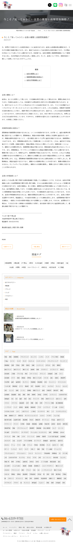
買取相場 (33, 407)
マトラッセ (7, 436)
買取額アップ (12, 415)
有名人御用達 (46, 428)
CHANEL (45, 394)
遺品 (19, 394)
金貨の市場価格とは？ (34, 80)
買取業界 (32, 428)
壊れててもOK (57, 470)
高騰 (6, 415)
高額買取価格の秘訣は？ (35, 77)
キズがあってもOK (9, 411)
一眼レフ (32, 449)
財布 (45, 382)
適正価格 (25, 420)
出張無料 (36, 478)
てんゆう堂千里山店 (53, 436)
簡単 (12, 461)
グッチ (47, 357)
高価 (18, 378)
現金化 (28, 365)
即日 (64, 482)
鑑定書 (26, 407)
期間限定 (59, 478)
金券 (50, 432)
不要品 (64, 474)
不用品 (17, 365)
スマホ (23, 436)
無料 (23, 470)
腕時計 (58, 365)
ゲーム (13, 445)
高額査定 (7, 399)
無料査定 (34, 482)
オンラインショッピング (31, 415)
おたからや (7, 440)
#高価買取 (8, 263)
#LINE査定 (38, 263)
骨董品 (13, 474)
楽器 (38, 449)
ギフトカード (19, 478)
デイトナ (16, 424)
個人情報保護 (59, 403)
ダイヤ (13, 378)
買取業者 (7, 365)
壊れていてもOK (37, 378)
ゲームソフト (57, 449)
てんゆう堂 (7, 386)
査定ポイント (60, 420)
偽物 (36, 403)
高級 (26, 478)
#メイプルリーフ (33, 267)
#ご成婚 (61, 267)
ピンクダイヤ (41, 411)
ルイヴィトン (53, 394)
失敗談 (36, 445)
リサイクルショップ (22, 428)
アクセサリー (9, 296)
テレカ (48, 445)
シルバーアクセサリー (48, 466)
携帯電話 (56, 432)
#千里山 (24, 263)
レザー (18, 411)
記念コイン (59, 399)
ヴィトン (58, 386)
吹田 (6, 357)
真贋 (32, 403)
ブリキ (19, 445)
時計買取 (42, 445)
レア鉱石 (33, 411)
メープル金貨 (44, 461)
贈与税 (59, 424)
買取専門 (63, 378)
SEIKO (37, 461)
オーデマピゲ (25, 432)
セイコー (12, 361)
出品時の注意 (17, 420)
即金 (48, 482)
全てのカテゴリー (10, 282)
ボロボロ (7, 470)
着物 (61, 390)
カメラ (26, 449)
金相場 (32, 369)
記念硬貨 (7, 378)
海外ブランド (17, 369)
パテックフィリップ (53, 361)
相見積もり (37, 466)
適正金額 (21, 403)
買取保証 (15, 386)
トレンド (11, 390)
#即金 (53, 263)
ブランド (8, 289)
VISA (34, 470)
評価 (42, 399)
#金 (67, 263)
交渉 (27, 403)
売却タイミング (50, 399)
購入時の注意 (8, 420)
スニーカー (61, 428)
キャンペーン (52, 382)
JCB (6, 457)
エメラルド (51, 386)
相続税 (33, 394)
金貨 (43, 390)
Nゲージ (7, 449)
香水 (59, 461)
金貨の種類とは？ (33, 74)
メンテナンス (39, 365)
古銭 (56, 373)
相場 (17, 390)
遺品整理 (13, 394)
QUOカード (55, 445)
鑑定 (21, 399)
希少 (48, 411)
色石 (30, 399)
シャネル (41, 357)
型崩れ (56, 378)
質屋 (14, 428)
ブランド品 (20, 373)
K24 (16, 399)
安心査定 (7, 432)
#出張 (11, 267)
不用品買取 (47, 453)
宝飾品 (19, 474)
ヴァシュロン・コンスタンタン (39, 432)
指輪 (33, 365)
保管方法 (20, 415)
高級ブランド (36, 390)
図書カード (52, 478)
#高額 (47, 263)
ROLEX (31, 420)
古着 (24, 445)
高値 (37, 369)
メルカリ (42, 415)
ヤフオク (49, 415)
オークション (45, 420)
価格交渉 (37, 420)
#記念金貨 (52, 267)
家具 (31, 478)
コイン (61, 373)
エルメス (65, 386)
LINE (39, 457)
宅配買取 (33, 382)
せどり (20, 449)
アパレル (29, 445)
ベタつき (46, 378)
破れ (51, 378)
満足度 (24, 466)
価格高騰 (38, 428)
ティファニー (38, 453)
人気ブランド (25, 411)
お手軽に (18, 461)
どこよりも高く (17, 466)
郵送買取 (40, 382)
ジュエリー (41, 482)
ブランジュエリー (21, 453)
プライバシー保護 (49, 403)
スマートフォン (34, 373)
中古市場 (7, 382)
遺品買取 (25, 474)
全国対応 (25, 461)
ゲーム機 (54, 407)
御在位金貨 (53, 461)
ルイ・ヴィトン (47, 457)
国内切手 (56, 390)
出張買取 (62, 436)
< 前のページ (7, 247)
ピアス (21, 386)
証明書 (40, 424)
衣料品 (39, 474)
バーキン (23, 390)
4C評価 (22, 424)
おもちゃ (7, 445)
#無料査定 (60, 263)
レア (53, 411)
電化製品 (58, 474)
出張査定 (50, 373)
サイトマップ (24, 536)
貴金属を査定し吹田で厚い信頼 (12, 227)
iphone (62, 432)
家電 (14, 436)
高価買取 (16, 357)
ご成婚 (13, 373)
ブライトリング (15, 470)
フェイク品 (56, 415)
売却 (25, 399)
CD (59, 453)
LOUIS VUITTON (13, 457)
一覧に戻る (36, 247)
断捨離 (30, 466)
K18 (12, 399)
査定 (12, 382)
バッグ (7, 292)
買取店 (23, 378)
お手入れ (48, 365)
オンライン (26, 382)
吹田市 (44, 436)
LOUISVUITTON (63, 394)
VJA (38, 470)
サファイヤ (36, 399)
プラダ (39, 407)
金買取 (38, 436)
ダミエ (29, 457)
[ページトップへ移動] (70, 519)
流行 (6, 390)
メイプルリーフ (54, 369)
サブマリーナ (8, 424)
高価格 (29, 390)
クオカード (11, 478)
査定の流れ (53, 440)
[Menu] (70, 5)
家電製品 (54, 453)
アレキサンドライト (61, 411)
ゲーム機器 (49, 449)
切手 (32, 386)
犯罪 (41, 403)
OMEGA (31, 461)
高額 (52, 482)
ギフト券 (65, 453)
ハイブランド (46, 407)
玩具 (62, 445)
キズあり (61, 407)
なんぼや (19, 440)
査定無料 (18, 382)
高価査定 (45, 440)
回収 (48, 474)
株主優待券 (44, 478)
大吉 (14, 440)
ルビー (44, 386)
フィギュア (14, 449)
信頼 (12, 365)
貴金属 (4, 239)
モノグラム (22, 457)
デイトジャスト (62, 382)
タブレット (43, 373)
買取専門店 (7, 428)
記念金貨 (7, 373)
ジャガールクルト (40, 361)
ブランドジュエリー (10, 453)
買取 (10, 357)
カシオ (19, 361)
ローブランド (37, 440)
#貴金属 (16, 263)
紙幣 (65, 399)
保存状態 (55, 457)
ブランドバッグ (25, 357)
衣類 (52, 474)
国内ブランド (8, 369)
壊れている (26, 369)
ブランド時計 (54, 357)
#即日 (31, 263)
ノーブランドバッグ (47, 470)
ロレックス (33, 357)
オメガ (24, 361)
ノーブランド (8, 407)
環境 (23, 365)
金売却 (53, 424)
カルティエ (31, 361)
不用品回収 (32, 474)
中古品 (53, 420)
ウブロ (34, 457)
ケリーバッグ (30, 436)
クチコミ (7, 403)
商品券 (27, 386)
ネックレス (27, 482)
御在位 (62, 369)
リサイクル (14, 403)
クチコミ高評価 (28, 440)
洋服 (18, 436)
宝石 (53, 365)
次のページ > (66, 247)
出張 (65, 478)
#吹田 (24, 267)
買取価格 (34, 424)
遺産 (24, 394)
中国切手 (49, 390)
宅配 (43, 449)
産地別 (21, 407)
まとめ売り (7, 466)
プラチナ (16, 482)
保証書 (28, 424)
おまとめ (7, 474)
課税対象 (65, 424)
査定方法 (60, 440)
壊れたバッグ (59, 466)
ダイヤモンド (8, 482)
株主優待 (37, 386)
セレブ (54, 428)
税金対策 (47, 424)
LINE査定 (58, 482)
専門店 (29, 378)
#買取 (18, 267)
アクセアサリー (15, 432)
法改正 (39, 394)
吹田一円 (7, 461)
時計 (6, 299)
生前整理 (7, 394)
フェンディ (63, 457)
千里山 (6, 361)
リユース (30, 453)
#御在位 (44, 267)
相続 (28, 394)
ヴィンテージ (63, 361)
